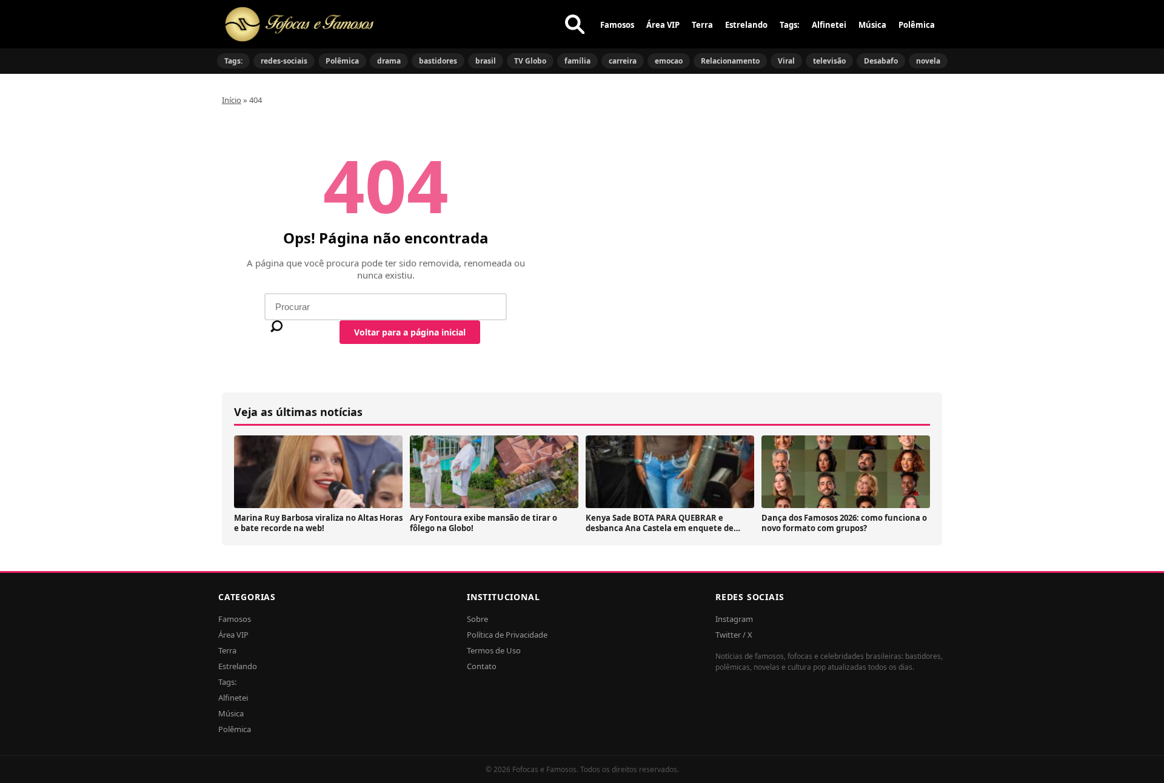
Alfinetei (829, 24)
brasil (485, 61)
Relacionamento (730, 61)
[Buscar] (574, 24)
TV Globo (530, 61)
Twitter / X (733, 634)
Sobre (477, 618)
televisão (829, 61)
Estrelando (746, 24)
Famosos (617, 24)
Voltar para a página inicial (410, 332)
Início (231, 99)
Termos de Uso (494, 650)
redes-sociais (284, 61)
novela (928, 61)
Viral (786, 61)
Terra (702, 24)
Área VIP (663, 24)
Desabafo (881, 61)
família (577, 61)
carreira (623, 61)
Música (872, 24)
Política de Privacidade (507, 634)
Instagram (734, 618)
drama (389, 61)
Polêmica (916, 24)
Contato (482, 666)
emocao (669, 61)
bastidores (438, 61)
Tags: (790, 24)
